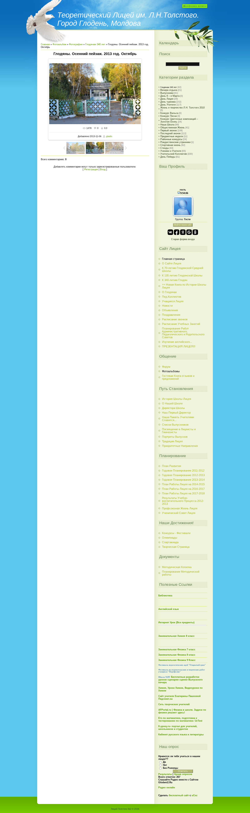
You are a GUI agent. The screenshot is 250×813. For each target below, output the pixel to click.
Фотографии (76, 44)
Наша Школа (167, 124)
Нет (165, 765)
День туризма (168, 101)
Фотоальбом (59, 44)
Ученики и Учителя (170, 151)
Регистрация (91, 169)
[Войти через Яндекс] (183, 232)
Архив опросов (183, 774)
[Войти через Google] (189, 232)
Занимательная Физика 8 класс (176, 654)
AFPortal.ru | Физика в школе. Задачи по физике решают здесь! (182, 711)
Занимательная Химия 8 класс (176, 636)
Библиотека (165, 595)
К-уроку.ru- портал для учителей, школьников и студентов (177, 727)
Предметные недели (171, 136)
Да (164, 762)
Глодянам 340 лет (95, 44)
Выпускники (166, 93)
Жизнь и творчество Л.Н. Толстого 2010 (182, 107)
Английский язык (168, 609)
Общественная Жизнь (172, 127)
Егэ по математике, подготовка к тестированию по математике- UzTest (180, 719)
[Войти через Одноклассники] (195, 232)
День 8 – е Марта (170, 96)
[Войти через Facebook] (176, 232)
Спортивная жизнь (170, 145)
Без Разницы (170, 768)
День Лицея (166, 98)
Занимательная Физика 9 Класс (176, 660)
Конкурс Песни (168, 116)
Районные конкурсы (171, 139)
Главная (45, 44)
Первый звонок (168, 130)
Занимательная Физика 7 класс (176, 649)
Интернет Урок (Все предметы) (176, 622)
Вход (103, 169)
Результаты (165, 774)
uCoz (194, 795)
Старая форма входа (183, 239)
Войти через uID (182, 225)
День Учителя (168, 104)
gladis (109, 136)
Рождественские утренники (175, 142)
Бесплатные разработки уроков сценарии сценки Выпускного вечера (180, 680)
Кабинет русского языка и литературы (181, 734)
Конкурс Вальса (169, 113)
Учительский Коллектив (173, 153)
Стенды (164, 148)
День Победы (167, 156)
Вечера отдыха (168, 90)
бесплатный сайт (179, 795)
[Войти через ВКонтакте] (170, 232)
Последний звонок (170, 133)
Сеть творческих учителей (174, 704)
